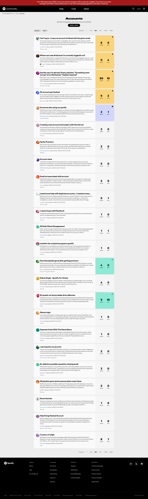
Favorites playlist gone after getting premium (59, 261)
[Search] (133, 9)
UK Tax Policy (79, 495)
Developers (53, 470)
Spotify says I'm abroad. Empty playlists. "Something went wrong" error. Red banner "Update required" (64, 73)
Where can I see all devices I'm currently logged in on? (62, 55)
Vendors (52, 482)
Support (73, 466)
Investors (53, 478)
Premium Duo (96, 470)
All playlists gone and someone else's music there (60, 381)
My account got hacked (50, 92)
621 (100, 30)
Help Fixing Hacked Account (51, 416)
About (31, 466)
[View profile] (37, 38)
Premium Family (96, 474)
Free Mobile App (76, 474)
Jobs (30, 470)
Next (111, 30)
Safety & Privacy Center (16, 495)
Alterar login (45, 312)
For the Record (33, 474)
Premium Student (97, 478)
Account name (46, 159)
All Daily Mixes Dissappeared (52, 226)
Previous (81, 30)
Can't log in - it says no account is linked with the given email (65, 38)
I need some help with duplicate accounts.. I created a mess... (65, 193)
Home (12, 13)
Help (61, 8)
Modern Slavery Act (68, 495)
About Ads (48, 495)
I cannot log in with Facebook (52, 211)
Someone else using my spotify (53, 107)
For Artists (53, 466)
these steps (85, 4)
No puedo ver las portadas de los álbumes (57, 295)
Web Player (74, 470)
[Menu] (144, 9)
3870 (105, 30)
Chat (73, 8)
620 (96, 30)
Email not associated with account (54, 176)
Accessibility (57, 495)
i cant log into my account (50, 347)
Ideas (86, 8)
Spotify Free (95, 482)
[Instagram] (131, 464)
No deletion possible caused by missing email (59, 364)
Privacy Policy (27, 495)
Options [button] (37, 31)
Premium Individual (97, 466)
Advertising (53, 474)
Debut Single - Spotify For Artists (54, 278)
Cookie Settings (38, 495)
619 (91, 30)
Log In (138, 9)
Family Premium (47, 142)
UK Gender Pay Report (91, 495)
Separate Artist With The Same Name (56, 329)
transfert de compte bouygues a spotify (57, 243)
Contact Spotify (75, 478)
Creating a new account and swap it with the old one (62, 125)
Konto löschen (46, 398)
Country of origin (47, 435)
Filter (44, 31)
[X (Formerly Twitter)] (136, 464)
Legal (5, 495)
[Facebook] (142, 464)
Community (11, 8)
